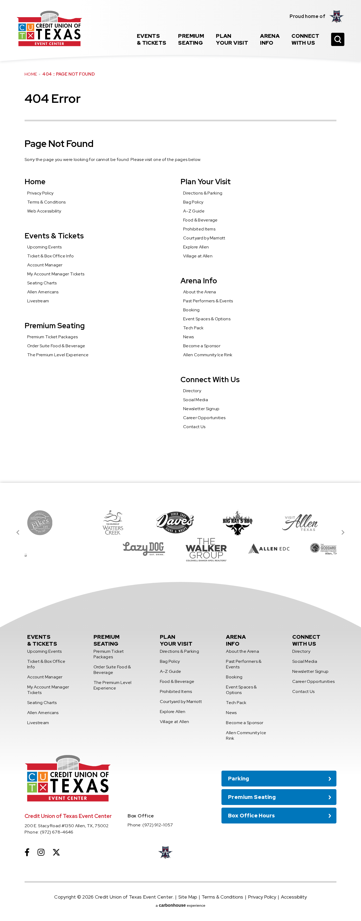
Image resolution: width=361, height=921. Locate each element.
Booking (191, 310)
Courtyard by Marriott (204, 238)
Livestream (38, 301)
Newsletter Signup (201, 408)
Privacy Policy (40, 193)
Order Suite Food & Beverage (56, 346)
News (188, 337)
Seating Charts (42, 283)
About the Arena (199, 292)
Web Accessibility (44, 211)
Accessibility (294, 897)
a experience (180, 905)
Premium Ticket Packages (52, 337)
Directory (192, 391)
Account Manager (45, 265)
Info (270, 39)
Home (31, 74)
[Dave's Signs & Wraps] (118, 522)
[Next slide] (343, 532)
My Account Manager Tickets (55, 274)
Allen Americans (43, 292)
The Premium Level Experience (58, 355)
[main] (180, 241)
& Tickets (151, 39)
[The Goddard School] (274, 549)
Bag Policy (193, 202)
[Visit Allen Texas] (243, 522)
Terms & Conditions (46, 202)
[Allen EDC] (212, 549)
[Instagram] (41, 852)
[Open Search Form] (337, 39)
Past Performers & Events (208, 301)
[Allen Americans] (336, 16)
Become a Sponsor (201, 346)
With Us (305, 39)
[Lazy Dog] (87, 549)
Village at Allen (197, 256)
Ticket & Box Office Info (50, 256)
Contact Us (194, 426)
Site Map (187, 897)
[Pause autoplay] (329, 498)
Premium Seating (55, 326)
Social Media (195, 399)
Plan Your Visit (206, 182)
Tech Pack (193, 328)
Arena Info (199, 281)
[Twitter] (56, 852)
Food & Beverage (200, 220)
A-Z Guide (194, 211)
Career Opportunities (204, 417)
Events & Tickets (54, 236)
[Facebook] (27, 852)
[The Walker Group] (149, 549)
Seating (191, 39)
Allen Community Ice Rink (208, 355)
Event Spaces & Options (206, 319)
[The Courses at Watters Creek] (56, 522)
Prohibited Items (199, 229)
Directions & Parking (202, 193)
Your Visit (232, 39)
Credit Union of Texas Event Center (49, 28)
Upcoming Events (44, 247)
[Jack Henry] (305, 522)
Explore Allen (196, 247)
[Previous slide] (18, 532)
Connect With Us (210, 379)
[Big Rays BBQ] (180, 522)
